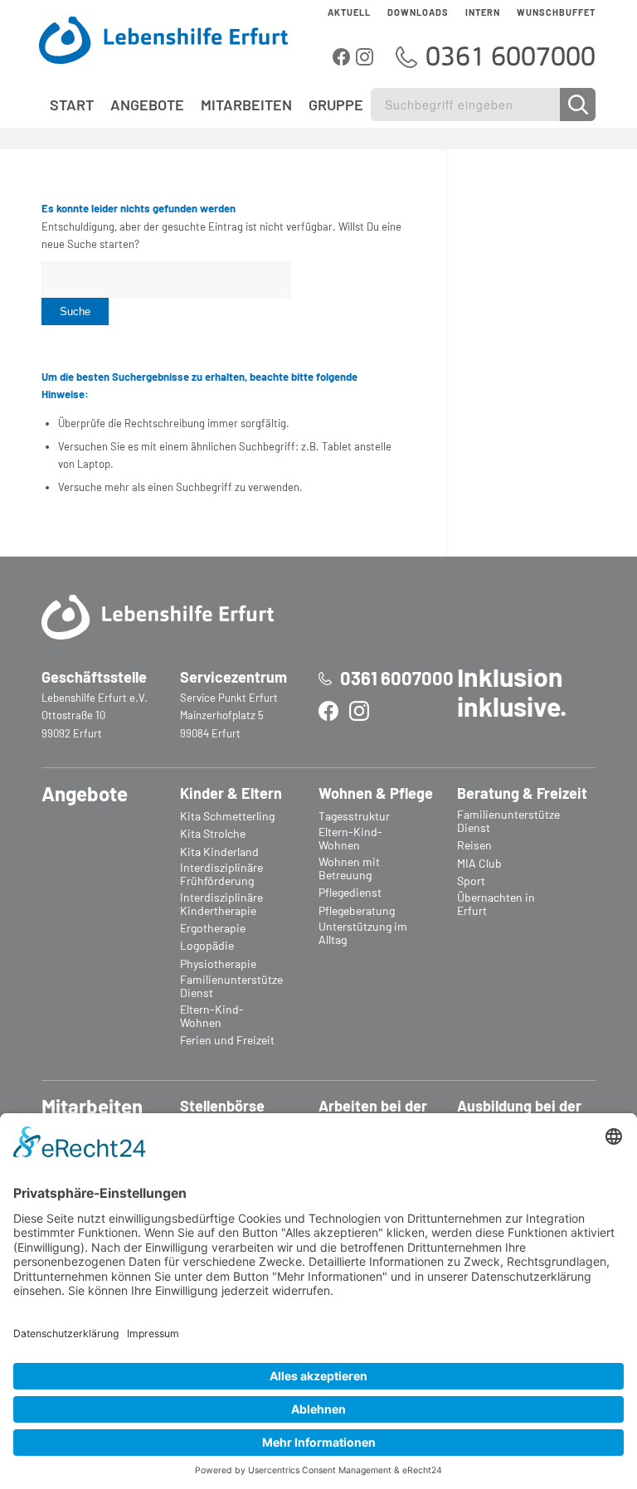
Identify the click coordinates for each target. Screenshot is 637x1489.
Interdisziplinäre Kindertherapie (221, 904)
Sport (471, 881)
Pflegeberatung (356, 910)
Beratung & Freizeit (522, 793)
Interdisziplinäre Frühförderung (221, 874)
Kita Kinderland (219, 852)
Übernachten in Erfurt (496, 904)
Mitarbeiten (92, 1106)
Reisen (474, 845)
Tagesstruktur (354, 816)
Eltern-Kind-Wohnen (212, 1016)
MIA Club (479, 863)
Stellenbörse (222, 1106)
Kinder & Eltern (231, 793)
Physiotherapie (218, 964)
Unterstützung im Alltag (362, 933)
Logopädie (207, 945)
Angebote (84, 793)
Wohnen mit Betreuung (349, 868)
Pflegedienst (350, 892)
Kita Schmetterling (227, 816)
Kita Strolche (213, 833)
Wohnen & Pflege (375, 793)
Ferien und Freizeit (227, 1040)
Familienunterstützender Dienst (232, 986)
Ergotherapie (213, 928)
